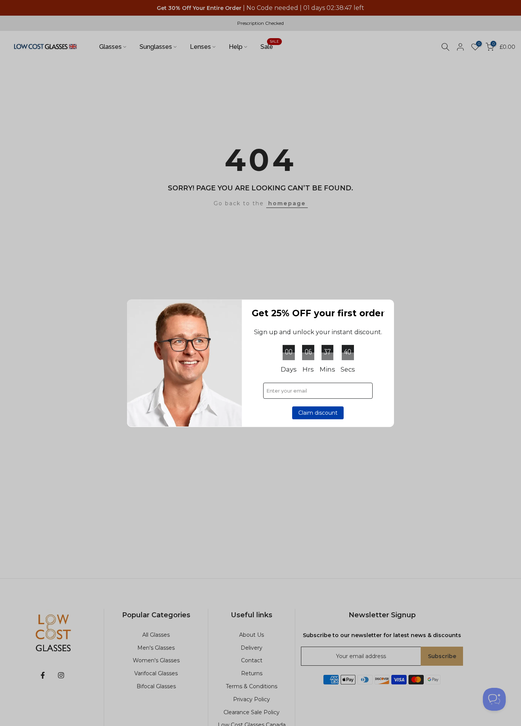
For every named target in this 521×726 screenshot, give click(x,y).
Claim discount (318, 412)
